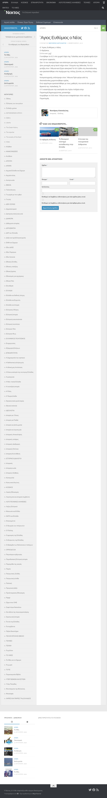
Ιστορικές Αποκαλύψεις (14, 435)
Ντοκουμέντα (10, 521)
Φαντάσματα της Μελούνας (15, 689)
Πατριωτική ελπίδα (12, 578)
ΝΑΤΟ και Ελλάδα (12, 516)
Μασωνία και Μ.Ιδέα (13, 511)
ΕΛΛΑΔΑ (14, 3)
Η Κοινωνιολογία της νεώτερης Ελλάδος (19, 372)
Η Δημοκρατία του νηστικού (15, 358)
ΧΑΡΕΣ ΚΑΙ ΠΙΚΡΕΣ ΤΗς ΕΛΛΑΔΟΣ (18, 698)
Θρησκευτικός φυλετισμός (15, 401)
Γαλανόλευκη (10, 190)
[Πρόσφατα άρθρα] (12, 722)
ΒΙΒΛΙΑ (8, 185)
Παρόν (8, 569)
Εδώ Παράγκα (11, 252)
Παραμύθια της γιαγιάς (14, 564)
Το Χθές (7, 55)
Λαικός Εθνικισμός (12, 492)
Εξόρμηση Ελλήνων (13, 348)
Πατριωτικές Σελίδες (13, 574)
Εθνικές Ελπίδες (11, 262)
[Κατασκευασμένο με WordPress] (17, 793)
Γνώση (8, 199)
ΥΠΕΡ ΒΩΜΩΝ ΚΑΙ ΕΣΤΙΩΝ (15, 679)
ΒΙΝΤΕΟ (6, 8)
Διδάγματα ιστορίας (12, 223)
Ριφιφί (8, 598)
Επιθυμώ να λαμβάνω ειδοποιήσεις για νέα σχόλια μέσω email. (64, 197)
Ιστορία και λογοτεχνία (13, 430)
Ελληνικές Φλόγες (12, 310)
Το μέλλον (9, 650)
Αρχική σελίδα (9, 22)
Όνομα (45, 179)
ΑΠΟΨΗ (96, 3)
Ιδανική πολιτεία (11, 406)
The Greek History (12, 127)
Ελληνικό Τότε (11, 329)
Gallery (8, 118)
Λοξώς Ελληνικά (11, 506)
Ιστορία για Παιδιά (12, 420)
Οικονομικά (8, 64)
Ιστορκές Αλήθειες (12, 473)
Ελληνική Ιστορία (12, 315)
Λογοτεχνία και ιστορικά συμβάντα (18, 497)
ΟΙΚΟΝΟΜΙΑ (51, 3)
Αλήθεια (9, 147)
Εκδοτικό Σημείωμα (43, 22)
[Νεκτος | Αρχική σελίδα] (12, 12)
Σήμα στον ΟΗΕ (11, 602)
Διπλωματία (9, 83)
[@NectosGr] (22, 28)
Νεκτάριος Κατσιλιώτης (57, 43)
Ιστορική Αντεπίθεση (13, 454)
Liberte (8, 123)
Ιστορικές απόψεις (12, 439)
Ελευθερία (9, 286)
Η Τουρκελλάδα (11, 396)
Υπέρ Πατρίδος (11, 684)
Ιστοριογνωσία (11, 468)
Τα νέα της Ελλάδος (12, 622)
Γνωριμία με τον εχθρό (14, 195)
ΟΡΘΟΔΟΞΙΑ (11, 550)
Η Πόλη (8, 391)
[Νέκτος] (25, 28)
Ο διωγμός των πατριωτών (15, 526)
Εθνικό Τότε (10, 281)
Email (72, 179)
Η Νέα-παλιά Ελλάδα (13, 382)
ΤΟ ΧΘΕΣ (15, 8)
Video (8, 142)
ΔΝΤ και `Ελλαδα (12, 233)
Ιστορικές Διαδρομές (13, 444)
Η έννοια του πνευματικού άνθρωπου (83, 141)
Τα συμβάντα (10, 626)
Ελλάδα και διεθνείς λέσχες (15, 295)
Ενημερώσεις (10, 343)
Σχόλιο (44, 165)
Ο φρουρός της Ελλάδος (14, 535)
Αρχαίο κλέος (10, 175)
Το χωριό (9, 665)
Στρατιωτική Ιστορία (13, 617)
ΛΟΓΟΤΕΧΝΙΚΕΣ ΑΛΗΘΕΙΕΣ (70, 3)
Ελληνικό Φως (11, 334)
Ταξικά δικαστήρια (12, 631)
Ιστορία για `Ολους (12, 415)
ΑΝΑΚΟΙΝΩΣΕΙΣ (12, 151)
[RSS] (29, 28)
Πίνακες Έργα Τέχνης (25, 22)
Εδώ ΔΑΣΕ (10, 247)
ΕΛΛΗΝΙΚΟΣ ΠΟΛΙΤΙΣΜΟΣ (15, 339)
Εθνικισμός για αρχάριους (15, 276)
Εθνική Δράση (11, 271)
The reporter (10, 132)
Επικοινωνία (58, 22)
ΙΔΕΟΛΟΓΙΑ (10, 411)
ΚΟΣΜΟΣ (24, 3)
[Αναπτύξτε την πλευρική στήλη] (103, 28)
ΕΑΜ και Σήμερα (12, 243)
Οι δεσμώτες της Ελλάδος (15, 540)
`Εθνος (8, 99)
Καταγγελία (10, 478)
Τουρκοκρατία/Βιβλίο (13, 674)
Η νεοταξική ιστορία (12, 387)
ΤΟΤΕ (8, 670)
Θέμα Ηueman (37, 793)
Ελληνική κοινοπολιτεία (14, 319)
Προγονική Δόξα (11, 588)
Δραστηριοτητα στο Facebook (49, 718)
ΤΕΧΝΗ (8, 646)
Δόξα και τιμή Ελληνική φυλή (16, 238)
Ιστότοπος (45, 187)
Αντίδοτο (9, 156)
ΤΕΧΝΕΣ (87, 3)
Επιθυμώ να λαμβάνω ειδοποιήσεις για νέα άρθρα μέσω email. (63, 203)
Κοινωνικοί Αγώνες (12, 482)
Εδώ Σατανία (10, 257)
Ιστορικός (9, 463)
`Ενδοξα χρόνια (11, 108)
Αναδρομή (8, 74)
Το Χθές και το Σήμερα (13, 660)
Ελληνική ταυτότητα (13, 324)
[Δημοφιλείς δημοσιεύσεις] (27, 722)
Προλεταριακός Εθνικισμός (15, 593)
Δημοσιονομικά (11, 209)
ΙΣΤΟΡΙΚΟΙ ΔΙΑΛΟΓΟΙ (13, 459)
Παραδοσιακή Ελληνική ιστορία (16, 559)
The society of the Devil (13, 137)
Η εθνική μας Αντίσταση (14, 367)
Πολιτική (9, 583)
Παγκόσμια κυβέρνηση (14, 554)
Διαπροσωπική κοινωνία (14, 214)
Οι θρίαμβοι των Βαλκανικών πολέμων (19, 545)
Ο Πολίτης (9, 530)
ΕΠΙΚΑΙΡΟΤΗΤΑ (37, 3)
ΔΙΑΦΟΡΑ (9, 219)
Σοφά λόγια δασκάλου (13, 607)
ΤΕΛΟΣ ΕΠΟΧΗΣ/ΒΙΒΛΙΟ (15, 636)
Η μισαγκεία (10, 377)
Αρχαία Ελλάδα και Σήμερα (15, 171)
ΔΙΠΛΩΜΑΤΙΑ (11, 228)
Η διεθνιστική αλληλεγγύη (15, 363)
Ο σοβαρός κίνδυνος (48, 140)
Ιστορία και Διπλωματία (14, 425)
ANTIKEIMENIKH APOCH (14, 113)
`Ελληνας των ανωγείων (14, 103)
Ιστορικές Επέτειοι (12, 449)
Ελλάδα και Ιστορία (12, 305)
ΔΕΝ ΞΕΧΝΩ (10, 204)
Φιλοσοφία (9, 694)
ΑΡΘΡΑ (5, 3)
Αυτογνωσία (10, 180)
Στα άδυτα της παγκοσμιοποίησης (17, 612)
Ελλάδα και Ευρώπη (13, 300)
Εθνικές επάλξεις (12, 267)
